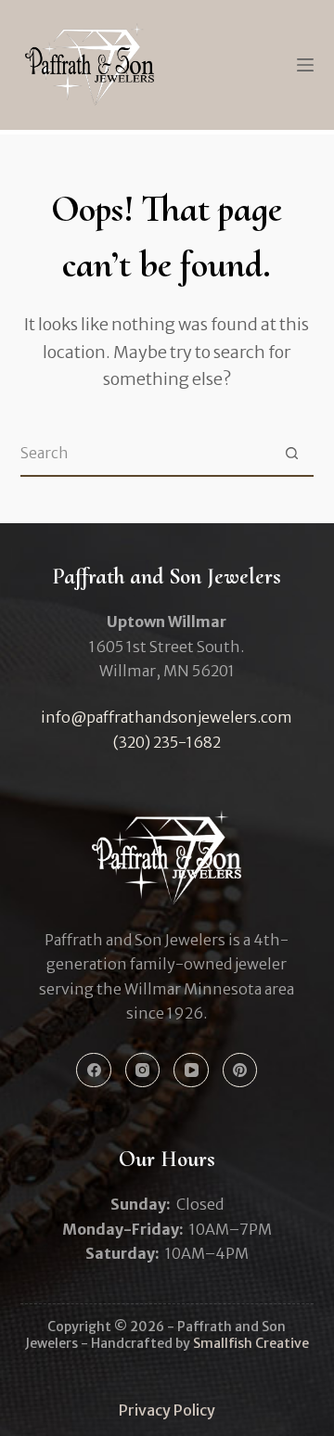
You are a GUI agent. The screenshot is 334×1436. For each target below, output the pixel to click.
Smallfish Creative (251, 1343)
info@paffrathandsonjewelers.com (166, 717)
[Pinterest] (240, 1070)
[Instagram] (143, 1070)
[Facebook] (93, 1070)
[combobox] (145, 453)
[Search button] (291, 452)
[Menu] (305, 65)
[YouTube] (191, 1070)
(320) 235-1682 (167, 742)
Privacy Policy (167, 1410)
